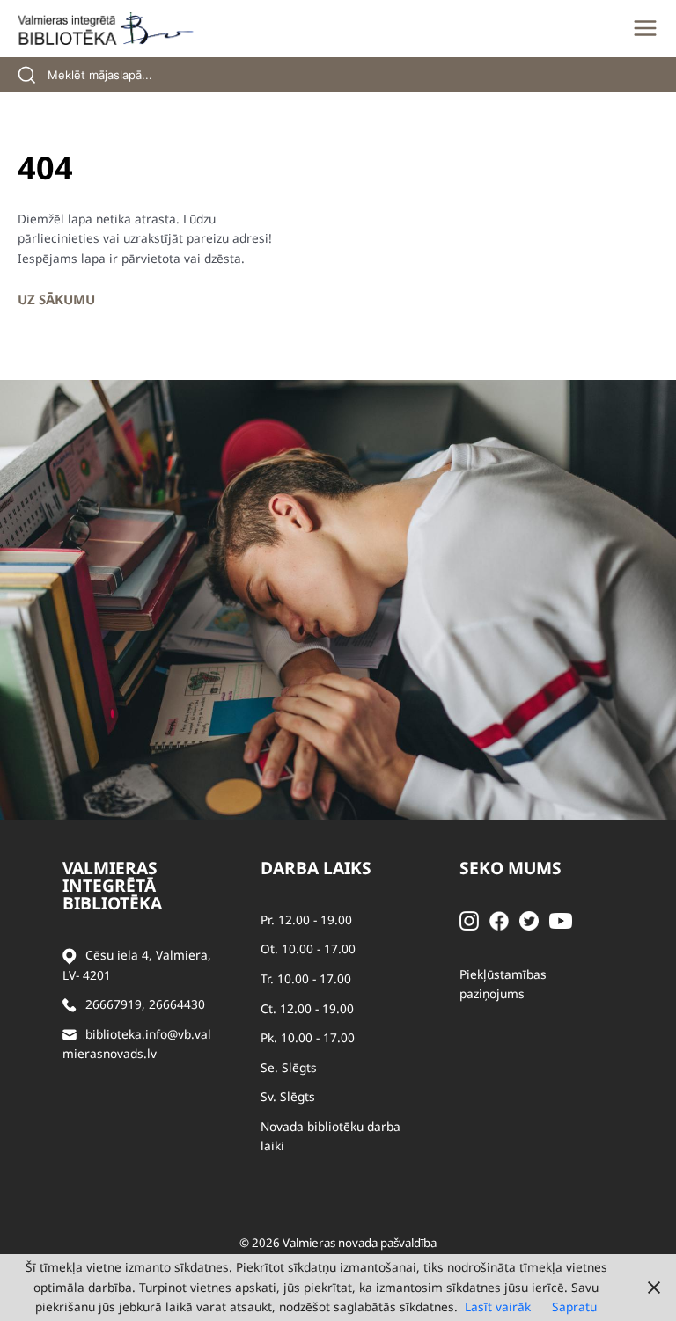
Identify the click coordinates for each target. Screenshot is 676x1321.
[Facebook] (499, 919)
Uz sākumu (56, 299)
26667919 (113, 1004)
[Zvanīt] (69, 1005)
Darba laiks (316, 868)
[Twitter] (529, 919)
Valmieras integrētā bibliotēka (112, 886)
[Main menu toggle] (645, 28)
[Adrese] (69, 955)
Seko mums (510, 868)
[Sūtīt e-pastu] (69, 1035)
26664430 (177, 1004)
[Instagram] (469, 919)
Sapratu (574, 1306)
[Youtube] (560, 919)
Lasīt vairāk (498, 1306)
